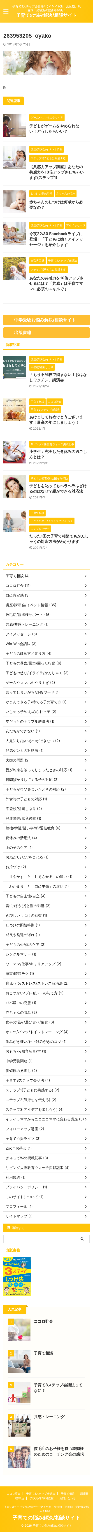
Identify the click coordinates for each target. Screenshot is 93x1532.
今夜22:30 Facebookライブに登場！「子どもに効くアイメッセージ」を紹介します (56, 239)
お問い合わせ (67, 1498)
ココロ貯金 (43, 1321)
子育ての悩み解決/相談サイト (46, 15)
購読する (18, 1228)
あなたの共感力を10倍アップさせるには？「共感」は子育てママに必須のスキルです (56, 283)
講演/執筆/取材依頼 (41, 1498)
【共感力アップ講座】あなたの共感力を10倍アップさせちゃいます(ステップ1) (56, 172)
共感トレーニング (49, 1416)
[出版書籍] (17, 1293)
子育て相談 (43, 1353)
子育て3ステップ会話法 (40, 1493)
